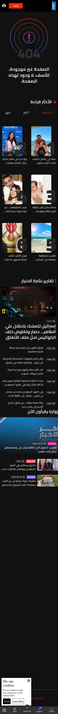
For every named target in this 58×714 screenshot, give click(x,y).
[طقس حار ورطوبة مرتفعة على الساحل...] (43, 242)
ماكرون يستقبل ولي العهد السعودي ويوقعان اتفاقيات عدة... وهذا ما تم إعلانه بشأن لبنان (18, 467)
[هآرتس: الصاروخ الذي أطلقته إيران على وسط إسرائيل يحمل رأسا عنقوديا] (29, 436)
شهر (8, 112)
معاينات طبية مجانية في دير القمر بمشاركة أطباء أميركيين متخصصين (18, 483)
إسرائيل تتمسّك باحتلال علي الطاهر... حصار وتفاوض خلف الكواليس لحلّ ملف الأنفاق (30, 331)
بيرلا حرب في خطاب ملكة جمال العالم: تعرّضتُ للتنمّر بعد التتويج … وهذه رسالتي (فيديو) (15, 161)
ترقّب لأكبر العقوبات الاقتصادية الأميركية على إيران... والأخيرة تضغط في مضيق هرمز (23, 360)
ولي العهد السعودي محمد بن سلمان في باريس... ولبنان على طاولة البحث (24, 394)
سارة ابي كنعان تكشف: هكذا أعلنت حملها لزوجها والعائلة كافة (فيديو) (44, 161)
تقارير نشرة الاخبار (37, 281)
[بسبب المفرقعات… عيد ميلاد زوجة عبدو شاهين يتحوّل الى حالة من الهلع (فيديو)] (14, 194)
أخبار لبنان (31, 477)
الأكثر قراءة (41, 102)
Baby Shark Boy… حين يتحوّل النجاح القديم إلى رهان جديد (25, 405)
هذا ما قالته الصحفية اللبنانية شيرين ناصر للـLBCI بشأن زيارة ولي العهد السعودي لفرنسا (23, 383)
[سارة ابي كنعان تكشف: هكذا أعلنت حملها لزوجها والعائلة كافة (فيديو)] (43, 145)
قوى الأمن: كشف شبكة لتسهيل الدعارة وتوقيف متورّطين (16, 257)
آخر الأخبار (52, 443)
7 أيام (26, 112)
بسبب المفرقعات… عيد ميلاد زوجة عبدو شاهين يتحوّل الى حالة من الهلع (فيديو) (15, 209)
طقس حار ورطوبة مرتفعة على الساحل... (45, 257)
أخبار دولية (31, 461)
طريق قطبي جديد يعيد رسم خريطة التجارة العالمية (26, 349)
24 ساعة (47, 112)
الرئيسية (51, 711)
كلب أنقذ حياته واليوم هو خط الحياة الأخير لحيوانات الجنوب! (25, 371)
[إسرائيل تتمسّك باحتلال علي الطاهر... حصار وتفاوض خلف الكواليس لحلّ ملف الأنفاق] (29, 313)
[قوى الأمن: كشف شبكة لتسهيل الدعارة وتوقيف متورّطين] (14, 242)
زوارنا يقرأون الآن (43, 411)
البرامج (15, 711)
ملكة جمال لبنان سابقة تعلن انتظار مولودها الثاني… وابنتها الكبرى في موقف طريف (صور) (44, 209)
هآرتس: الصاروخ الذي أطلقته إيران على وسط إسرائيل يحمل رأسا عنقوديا (30, 449)
